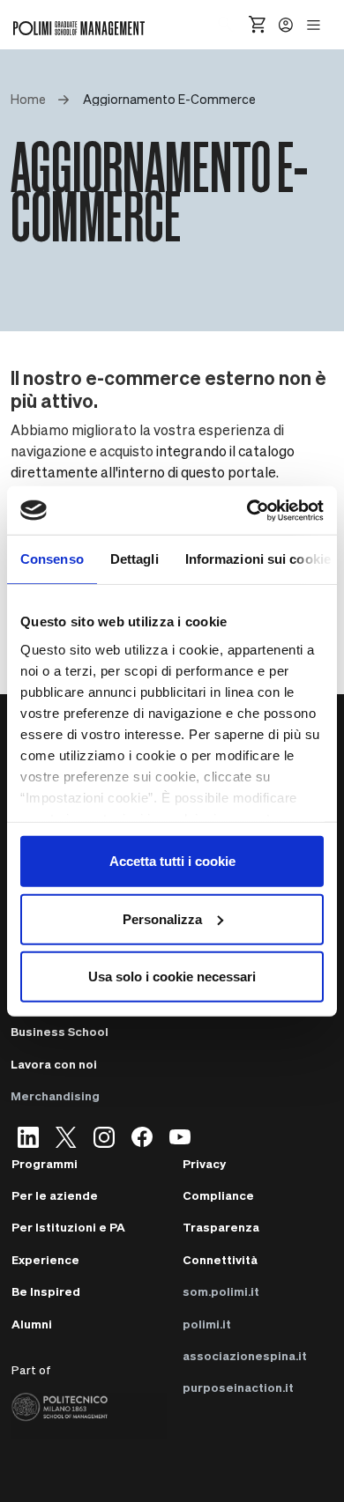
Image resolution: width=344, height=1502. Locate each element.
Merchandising (55, 1095)
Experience (45, 1259)
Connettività (220, 1259)
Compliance (218, 1195)
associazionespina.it (245, 1355)
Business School (59, 1031)
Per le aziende (54, 1195)
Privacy (204, 1163)
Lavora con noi (54, 1063)
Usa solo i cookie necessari (172, 976)
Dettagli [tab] (134, 558)
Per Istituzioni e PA (68, 1226)
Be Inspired (45, 1291)
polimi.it (207, 1323)
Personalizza (162, 918)
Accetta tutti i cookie (172, 861)
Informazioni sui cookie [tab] (258, 558)
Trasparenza (221, 1226)
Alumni (31, 1323)
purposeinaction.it (238, 1387)
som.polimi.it (221, 1291)
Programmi (44, 1163)
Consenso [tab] (52, 558)
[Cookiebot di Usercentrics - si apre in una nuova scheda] (247, 510)
